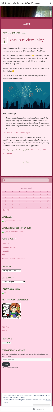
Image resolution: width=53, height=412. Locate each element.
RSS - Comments (7, 331)
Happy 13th (5, 243)
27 (19, 207)
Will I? (3, 255)
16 (40, 201)
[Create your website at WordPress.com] (26, 3)
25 (5, 207)
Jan (4, 39)
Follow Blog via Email (13, 350)
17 (47, 201)
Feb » (8, 210)
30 (40, 207)
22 (33, 204)
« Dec (4, 210)
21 (26, 204)
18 (5, 204)
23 (40, 204)
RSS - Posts (6, 327)
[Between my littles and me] (22, 11)
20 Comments (7, 153)
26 (12, 207)
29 (33, 207)
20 (19, 204)
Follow (6, 364)
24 (47, 204)
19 (12, 204)
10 (47, 198)
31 (47, 207)
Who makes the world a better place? (13, 259)
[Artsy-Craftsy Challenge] (11, 319)
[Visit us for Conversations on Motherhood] (4, 293)
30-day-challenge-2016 (38, 150)
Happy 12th (5, 251)
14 (26, 201)
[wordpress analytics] (6, 343)
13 (19, 201)
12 (12, 201)
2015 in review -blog (27, 40)
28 (26, 207)
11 (5, 201)
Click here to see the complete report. (17, 133)
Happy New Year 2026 (9, 247)
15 (33, 201)
